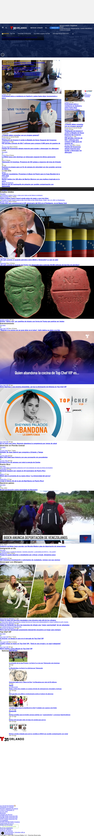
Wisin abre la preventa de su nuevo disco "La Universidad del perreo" (25, 476)
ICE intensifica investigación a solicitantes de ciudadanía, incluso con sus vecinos (30, 560)
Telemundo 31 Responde (24, 33)
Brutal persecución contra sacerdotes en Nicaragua (18, 490)
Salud (11, 685)
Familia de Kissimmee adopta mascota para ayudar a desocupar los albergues (30, 148)
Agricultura (3, 469)
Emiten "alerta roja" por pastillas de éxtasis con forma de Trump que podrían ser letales (32, 321)
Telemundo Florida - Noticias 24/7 (6, 67)
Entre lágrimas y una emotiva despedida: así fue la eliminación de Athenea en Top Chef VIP (33, 387)
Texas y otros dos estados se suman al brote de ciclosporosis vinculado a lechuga (35, 689)
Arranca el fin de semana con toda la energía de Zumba (20, 462)
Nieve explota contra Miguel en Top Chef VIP (16, 649)
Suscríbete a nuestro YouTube (42, 33)
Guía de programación (6, 834)
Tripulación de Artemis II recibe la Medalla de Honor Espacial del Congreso (29, 140)
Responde (12, 711)
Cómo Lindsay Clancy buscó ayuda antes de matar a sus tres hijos (24, 198)
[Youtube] (30, 804)
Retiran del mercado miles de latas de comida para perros (27, 720)
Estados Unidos (4, 320)
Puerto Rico (3, 479)
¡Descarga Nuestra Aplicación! (61, 33)
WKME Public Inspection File (9, 817)
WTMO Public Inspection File (9, 816)
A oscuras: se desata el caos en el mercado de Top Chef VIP (22, 638)
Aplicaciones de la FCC (7, 823)
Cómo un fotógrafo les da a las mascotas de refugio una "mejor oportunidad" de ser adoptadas (34, 625)
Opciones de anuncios (6, 831)
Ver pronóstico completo (88, 95)
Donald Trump (4, 201)
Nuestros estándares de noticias (9, 808)
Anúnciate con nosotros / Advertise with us (12, 832)
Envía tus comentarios (6, 828)
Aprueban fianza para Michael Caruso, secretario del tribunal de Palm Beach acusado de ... (28, 74)
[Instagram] (30, 783)
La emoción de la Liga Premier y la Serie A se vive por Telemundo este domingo (34, 663)
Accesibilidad (4, 820)
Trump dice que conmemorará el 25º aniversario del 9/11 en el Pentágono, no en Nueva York (33, 203)
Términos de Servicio (6, 814)
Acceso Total (6, 147)
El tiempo (48, 28)
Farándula (5, 177)
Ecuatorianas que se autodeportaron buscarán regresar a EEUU (27, 68)
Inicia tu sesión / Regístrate (68, 25)
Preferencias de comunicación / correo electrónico (76, 28)
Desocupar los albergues (7, 618)
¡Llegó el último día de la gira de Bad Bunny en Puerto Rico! (22, 481)
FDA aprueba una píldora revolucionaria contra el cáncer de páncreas (31, 694)
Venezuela (3, 258)
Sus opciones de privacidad (9, 826)
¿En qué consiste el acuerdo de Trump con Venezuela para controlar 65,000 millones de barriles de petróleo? (39, 265)
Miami (4, 172)
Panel (62, 27)
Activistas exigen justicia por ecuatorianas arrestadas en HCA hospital (29, 63)
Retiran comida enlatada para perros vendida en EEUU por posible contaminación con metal (38, 734)
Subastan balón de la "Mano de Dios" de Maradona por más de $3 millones (33, 682)
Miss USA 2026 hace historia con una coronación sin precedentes (24, 457)
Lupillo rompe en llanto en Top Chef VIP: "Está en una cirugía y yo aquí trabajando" (30, 644)
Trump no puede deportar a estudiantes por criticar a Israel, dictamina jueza (28, 555)
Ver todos (4, 152)
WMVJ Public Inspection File (8, 819)
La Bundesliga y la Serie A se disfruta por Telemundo (26, 668)
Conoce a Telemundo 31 (7, 810)
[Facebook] (30, 762)
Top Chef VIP (4, 328)
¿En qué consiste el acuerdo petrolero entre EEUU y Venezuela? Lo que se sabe (29, 260)
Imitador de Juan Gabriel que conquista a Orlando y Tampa (21, 452)
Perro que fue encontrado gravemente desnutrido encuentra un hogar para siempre (30, 630)
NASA (4, 138)
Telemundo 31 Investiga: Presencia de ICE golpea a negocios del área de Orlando (31, 162)
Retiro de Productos (7, 182)
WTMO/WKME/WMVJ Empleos (10, 822)
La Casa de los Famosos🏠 (8, 805)
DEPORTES (13, 650)
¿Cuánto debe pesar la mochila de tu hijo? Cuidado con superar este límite (33, 708)
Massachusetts (4, 196)
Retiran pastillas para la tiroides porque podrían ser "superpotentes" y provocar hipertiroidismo (39, 715)
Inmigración (5, 141)
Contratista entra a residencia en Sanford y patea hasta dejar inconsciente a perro (73, 106)
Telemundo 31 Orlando (6, 807)
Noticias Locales (36, 28)
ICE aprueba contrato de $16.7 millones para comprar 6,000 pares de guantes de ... (73, 140)
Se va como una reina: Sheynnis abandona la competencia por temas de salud (28, 443)
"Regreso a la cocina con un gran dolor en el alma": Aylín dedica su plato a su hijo (30, 330)
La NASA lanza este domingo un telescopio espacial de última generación (28, 157)
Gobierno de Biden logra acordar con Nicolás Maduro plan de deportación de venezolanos (33, 546)
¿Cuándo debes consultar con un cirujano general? (20, 135)
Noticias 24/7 (54, 27)
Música (2, 474)
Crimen (16, 71)
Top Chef (12, 33)
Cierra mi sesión (65, 30)
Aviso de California (5, 829)
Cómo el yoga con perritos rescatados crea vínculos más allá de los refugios (28, 620)
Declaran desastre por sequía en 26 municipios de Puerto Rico (22, 471)
